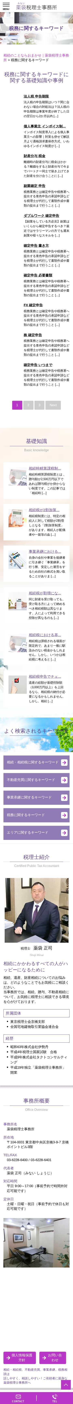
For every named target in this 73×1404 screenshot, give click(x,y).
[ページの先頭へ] (66, 1385)
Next (53, 405)
